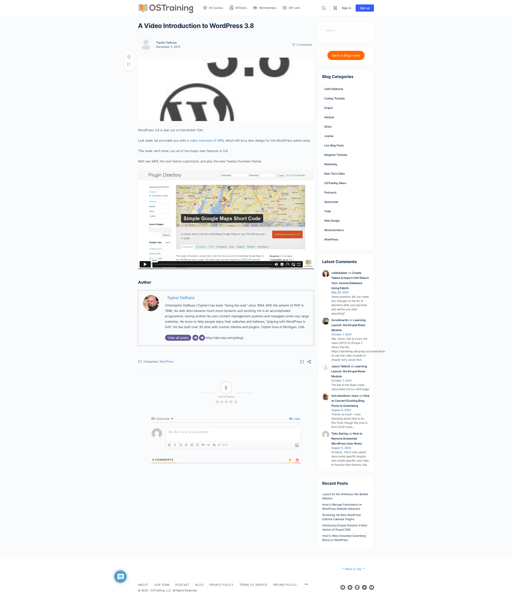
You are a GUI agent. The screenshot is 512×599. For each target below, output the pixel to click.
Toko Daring (339, 433)
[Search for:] (346, 30)
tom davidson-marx (345, 395)
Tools (327, 211)
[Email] (195, 338)
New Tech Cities (334, 173)
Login (296, 418)
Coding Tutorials (334, 98)
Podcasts (330, 192)
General (329, 117)
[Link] (214, 445)
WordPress (166, 361)
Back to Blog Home (346, 55)
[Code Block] (208, 445)
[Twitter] (202, 338)
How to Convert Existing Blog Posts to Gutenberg (350, 400)
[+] (225, 444)
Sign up (365, 8)
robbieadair (339, 272)
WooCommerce (334, 230)
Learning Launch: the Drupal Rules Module (348, 325)
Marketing (330, 164)
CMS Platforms (333, 89)
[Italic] (175, 445)
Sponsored (331, 201)
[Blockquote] (203, 445)
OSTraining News (335, 183)
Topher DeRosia (166, 42)
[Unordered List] (197, 445)
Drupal (328, 107)
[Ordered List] (192, 445)
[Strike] (186, 445)
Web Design (332, 220)
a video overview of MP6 (205, 140)
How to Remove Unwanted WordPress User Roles (346, 438)
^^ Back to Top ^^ (353, 569)
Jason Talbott (340, 366)
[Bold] (169, 445)
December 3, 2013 (168, 46)
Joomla (328, 136)
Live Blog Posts (334, 145)
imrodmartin (340, 320)
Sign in (346, 8)
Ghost (328, 126)
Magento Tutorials (335, 154)
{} (219, 444)
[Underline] (180, 445)
